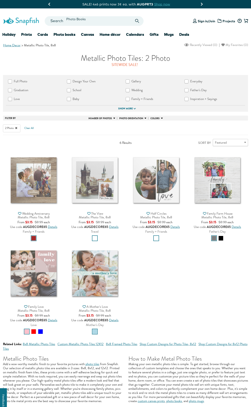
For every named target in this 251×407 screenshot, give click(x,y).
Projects (229, 21)
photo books (174, 401)
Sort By (204, 143)
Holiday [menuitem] (9, 34)
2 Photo (9, 128)
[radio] (33, 238)
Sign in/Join (206, 21)
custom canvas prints (151, 401)
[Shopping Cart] (245, 21)
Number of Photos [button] (100, 118)
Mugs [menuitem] (169, 34)
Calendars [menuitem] (135, 34)
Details (52, 226)
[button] (33, 179)
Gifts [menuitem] (154, 34)
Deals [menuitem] (184, 34)
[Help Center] (239, 21)
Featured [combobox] (221, 142)
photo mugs (196, 401)
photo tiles (92, 364)
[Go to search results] (137, 21)
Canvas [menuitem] (87, 34)
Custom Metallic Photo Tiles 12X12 (80, 344)
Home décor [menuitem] (110, 34)
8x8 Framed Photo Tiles (121, 344)
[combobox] (94, 21)
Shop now (161, 4)
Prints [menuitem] (26, 34)
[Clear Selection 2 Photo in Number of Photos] (16, 128)
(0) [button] (203, 45)
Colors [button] (155, 118)
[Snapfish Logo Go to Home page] (21, 21)
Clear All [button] (29, 128)
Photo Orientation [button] (131, 118)
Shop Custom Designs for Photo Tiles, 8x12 (168, 344)
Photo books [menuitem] (64, 34)
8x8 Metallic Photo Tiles (39, 344)
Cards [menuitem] (42, 34)
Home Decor (12, 45)
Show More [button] (125, 108)
